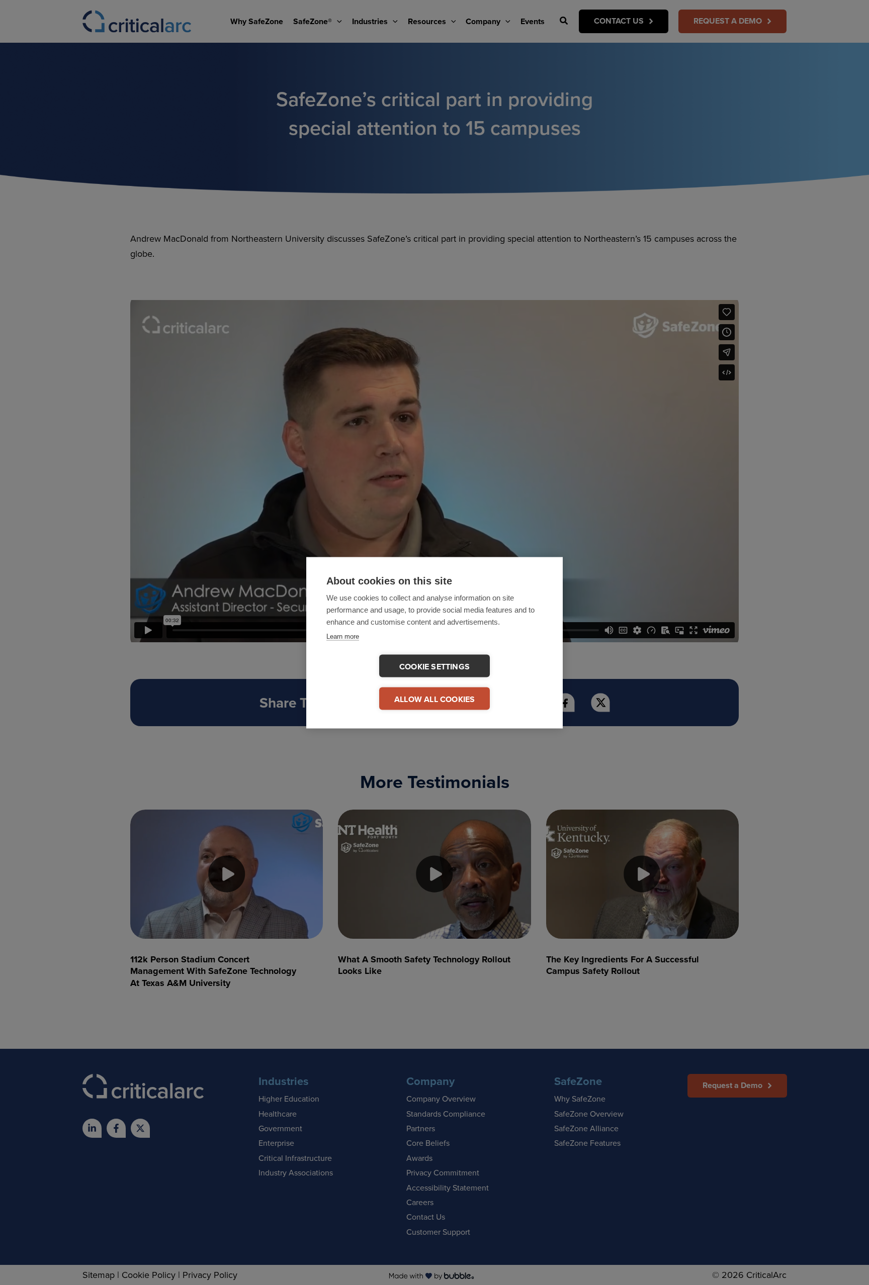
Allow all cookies (434, 699)
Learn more (342, 636)
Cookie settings (434, 666)
